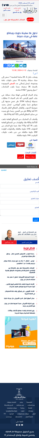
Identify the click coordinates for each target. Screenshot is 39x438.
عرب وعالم (20, 405)
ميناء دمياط (30, 156)
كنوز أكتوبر (29, 417)
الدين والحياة (8, 405)
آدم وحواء (18, 417)
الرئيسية (28, 402)
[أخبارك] (20, 144)
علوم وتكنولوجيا (11, 411)
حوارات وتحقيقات (23, 414)
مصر (21, 402)
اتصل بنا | (17, 5)
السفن (12, 83)
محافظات (31, 405)
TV (5, 414)
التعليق (37, 207)
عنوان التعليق (35, 198)
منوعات (30, 411)
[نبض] (11, 144)
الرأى (33, 414)
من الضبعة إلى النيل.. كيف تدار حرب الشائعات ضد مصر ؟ (27, 234)
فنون (22, 411)
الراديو (12, 414)
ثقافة (30, 408)
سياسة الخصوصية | (26, 5)
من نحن (9, 417)
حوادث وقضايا (12, 408)
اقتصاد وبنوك (32, 70)
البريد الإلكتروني (34, 191)
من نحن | (11, 5)
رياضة (22, 408)
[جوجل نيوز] (30, 145)
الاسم (37, 182)
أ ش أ (35, 73)
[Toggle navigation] (3, 15)
